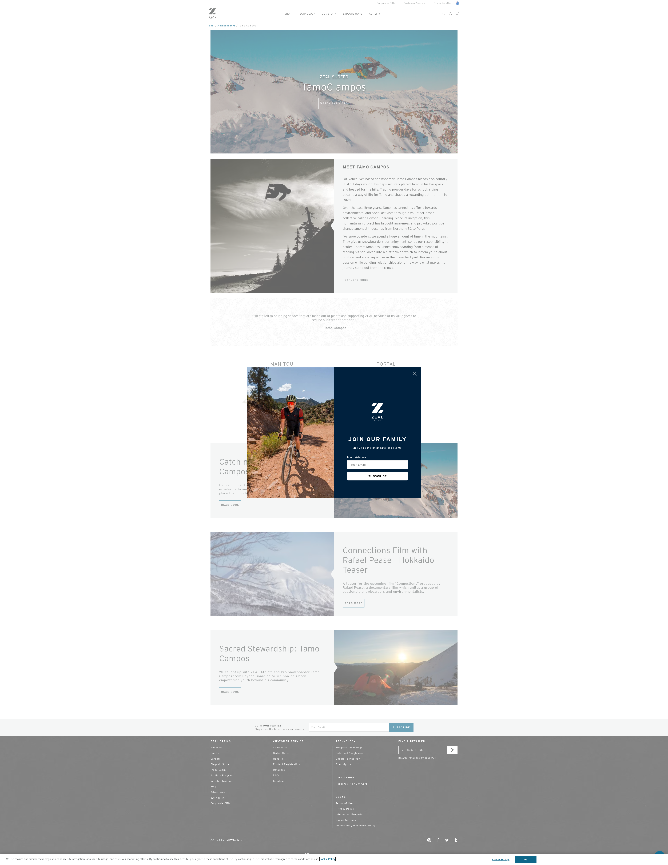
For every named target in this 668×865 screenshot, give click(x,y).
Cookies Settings (500, 859)
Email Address (356, 457)
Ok (525, 859)
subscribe (377, 476)
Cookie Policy (327, 859)
